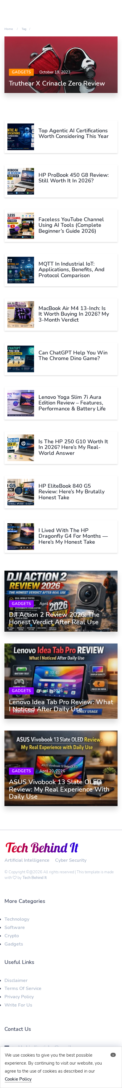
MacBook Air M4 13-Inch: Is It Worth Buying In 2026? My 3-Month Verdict (73, 314)
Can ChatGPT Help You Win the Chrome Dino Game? (72, 355)
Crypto (11, 936)
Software (14, 927)
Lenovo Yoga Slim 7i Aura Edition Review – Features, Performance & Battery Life (72, 403)
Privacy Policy (19, 997)
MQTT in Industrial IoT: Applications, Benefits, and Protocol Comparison (71, 269)
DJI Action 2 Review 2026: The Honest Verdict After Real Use (54, 618)
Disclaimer (16, 980)
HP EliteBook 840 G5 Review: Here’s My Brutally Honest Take (71, 491)
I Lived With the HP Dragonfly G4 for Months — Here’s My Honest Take (73, 536)
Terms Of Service (22, 988)
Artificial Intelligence (26, 860)
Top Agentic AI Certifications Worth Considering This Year (73, 133)
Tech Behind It (35, 877)
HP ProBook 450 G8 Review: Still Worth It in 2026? (73, 177)
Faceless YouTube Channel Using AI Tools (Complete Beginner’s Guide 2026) (71, 225)
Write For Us (18, 1005)
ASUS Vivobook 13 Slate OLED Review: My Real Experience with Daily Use (59, 789)
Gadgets (21, 72)
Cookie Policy (18, 1079)
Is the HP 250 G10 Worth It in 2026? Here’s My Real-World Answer (73, 447)
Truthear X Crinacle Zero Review (57, 83)
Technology (16, 919)
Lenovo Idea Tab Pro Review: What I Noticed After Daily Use (61, 706)
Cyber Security (70, 860)
